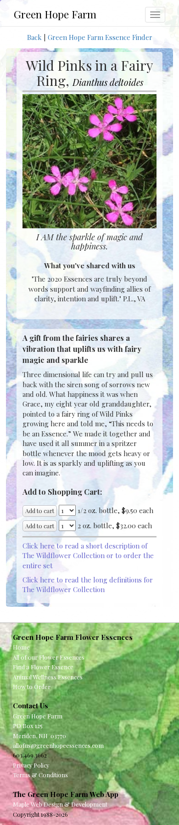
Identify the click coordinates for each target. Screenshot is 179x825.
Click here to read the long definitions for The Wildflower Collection (87, 584)
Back (34, 37)
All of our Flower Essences (48, 657)
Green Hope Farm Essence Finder (100, 37)
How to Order (31, 686)
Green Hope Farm (55, 14)
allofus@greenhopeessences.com (58, 745)
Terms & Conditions (40, 775)
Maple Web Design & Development (60, 804)
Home (21, 647)
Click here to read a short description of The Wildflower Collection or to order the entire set (88, 555)
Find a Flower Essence (43, 667)
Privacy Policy (31, 765)
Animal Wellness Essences (48, 677)
